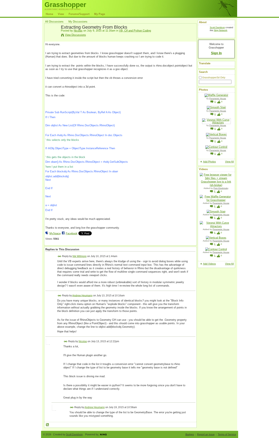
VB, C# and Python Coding (135, 30)
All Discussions (54, 21)
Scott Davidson (217, 27)
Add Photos (209, 161)
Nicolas (78, 30)
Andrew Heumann (82, 295)
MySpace (55, 233)
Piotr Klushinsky (220, 188)
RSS (47, 425)
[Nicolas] (51, 36)
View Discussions (75, 34)
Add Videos (209, 263)
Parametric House (217, 98)
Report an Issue (206, 434)
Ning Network (220, 30)
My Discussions (77, 21)
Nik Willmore (80, 256)
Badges (189, 434)
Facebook (71, 233)
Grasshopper (65, 4)
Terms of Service (227, 434)
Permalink (59, 256)
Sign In (216, 53)
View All (229, 161)
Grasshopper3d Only (213, 77)
